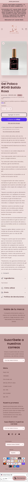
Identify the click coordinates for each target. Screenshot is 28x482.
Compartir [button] (6, 273)
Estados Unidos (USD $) (13, 444)
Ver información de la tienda (11, 131)
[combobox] (14, 474)
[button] (2, 29)
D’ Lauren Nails (11, 469)
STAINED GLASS (7, 386)
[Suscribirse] (23, 360)
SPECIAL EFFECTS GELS (9, 383)
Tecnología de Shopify (18, 469)
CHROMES (6, 376)
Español (13, 452)
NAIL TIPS (5, 397)
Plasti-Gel (6, 372)
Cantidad (3, 106)
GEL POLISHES (7, 393)
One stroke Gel (7, 379)
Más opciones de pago (14, 123)
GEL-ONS (5, 390)
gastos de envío (6, 97)
